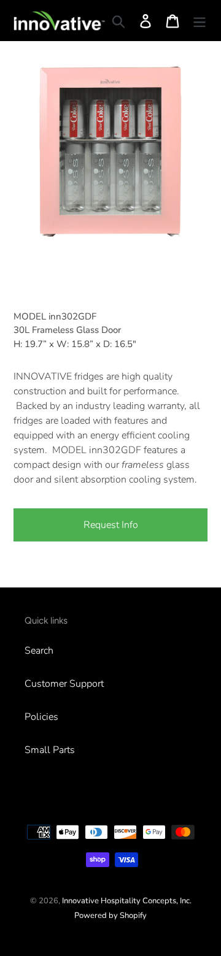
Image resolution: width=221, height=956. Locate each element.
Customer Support (64, 683)
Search (39, 650)
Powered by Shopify (110, 915)
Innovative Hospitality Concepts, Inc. (127, 900)
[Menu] (199, 20)
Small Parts (50, 750)
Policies (41, 717)
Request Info (110, 525)
